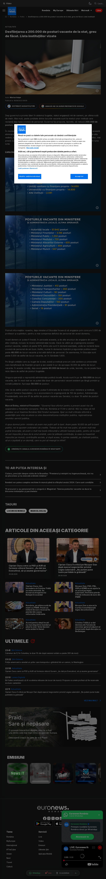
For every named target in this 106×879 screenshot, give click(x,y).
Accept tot (79, 176)
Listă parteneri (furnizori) (27, 168)
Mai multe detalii (32, 148)
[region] (53, 153)
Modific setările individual (29, 176)
